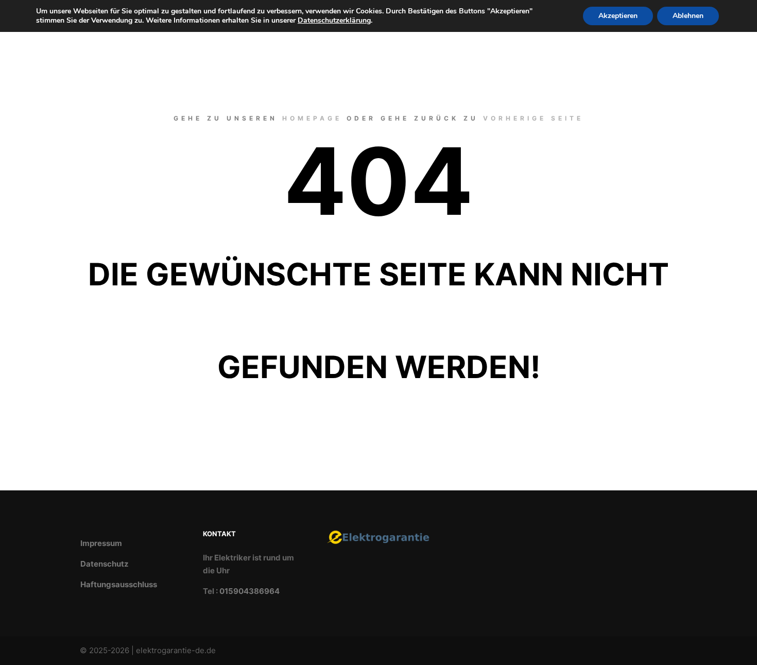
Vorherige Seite (533, 118)
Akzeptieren (618, 16)
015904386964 (249, 591)
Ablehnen (688, 16)
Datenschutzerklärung (334, 20)
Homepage (312, 118)
